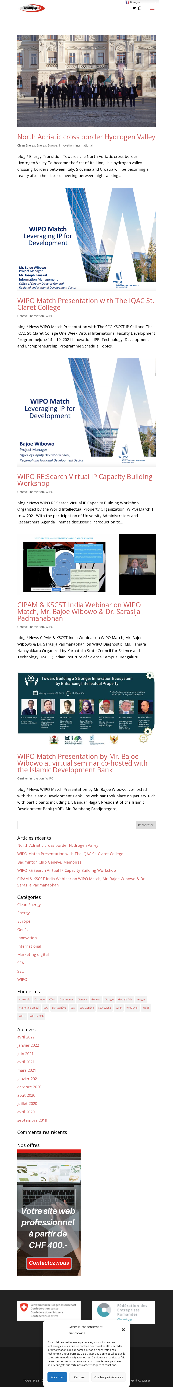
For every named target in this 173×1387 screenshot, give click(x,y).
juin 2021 (25, 1053)
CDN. (52, 999)
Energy (41, 145)
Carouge (39, 999)
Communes (66, 999)
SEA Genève (59, 1007)
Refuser (79, 1377)
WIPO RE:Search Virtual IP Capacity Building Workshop (85, 480)
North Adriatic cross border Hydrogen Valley (86, 136)
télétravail (132, 1007)
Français (135, 2)
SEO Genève (87, 1007)
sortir (118, 1007)
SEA (20, 962)
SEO (20, 971)
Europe (52, 145)
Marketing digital (33, 954)
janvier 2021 (28, 1078)
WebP (146, 1007)
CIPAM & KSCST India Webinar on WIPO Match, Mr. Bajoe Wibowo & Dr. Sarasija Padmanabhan (79, 611)
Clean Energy (26, 145)
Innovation (66, 145)
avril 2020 (26, 1111)
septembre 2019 (32, 1120)
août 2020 (26, 1095)
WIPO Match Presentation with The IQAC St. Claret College (85, 304)
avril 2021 (26, 1061)
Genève (22, 316)
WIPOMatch (37, 1016)
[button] (123, 1330)
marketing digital (29, 1007)
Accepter (57, 1377)
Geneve (82, 999)
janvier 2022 (28, 1045)
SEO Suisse (104, 1007)
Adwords (24, 999)
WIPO (49, 316)
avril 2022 (26, 1037)
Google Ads (125, 999)
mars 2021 (26, 1070)
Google (109, 999)
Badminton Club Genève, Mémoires (49, 862)
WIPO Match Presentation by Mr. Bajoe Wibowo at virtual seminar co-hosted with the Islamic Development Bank (82, 763)
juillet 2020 (27, 1103)
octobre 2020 (29, 1086)
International (84, 145)
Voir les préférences (108, 1377)
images (141, 999)
